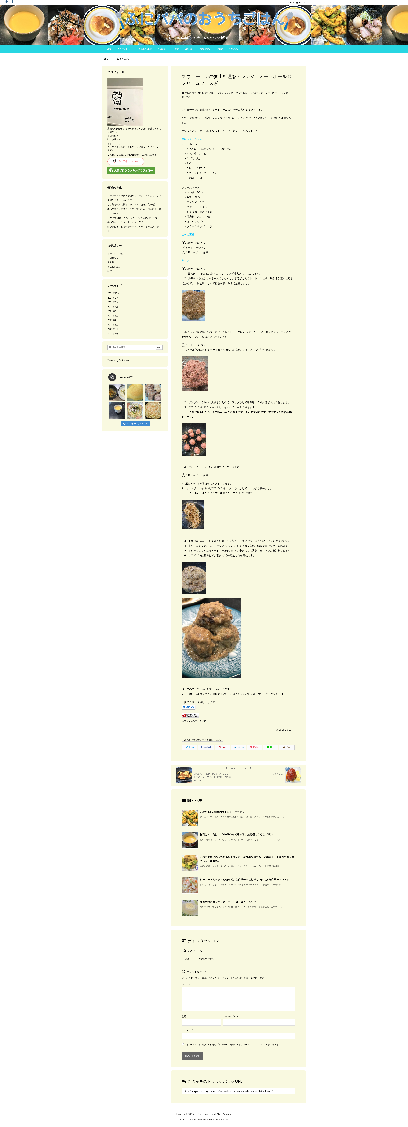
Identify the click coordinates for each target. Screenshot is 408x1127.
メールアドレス (231, 1016)
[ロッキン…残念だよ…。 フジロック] (135, 392)
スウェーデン (256, 92)
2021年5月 (112, 315)
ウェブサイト (188, 1030)
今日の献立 (125, 59)
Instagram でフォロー (137, 423)
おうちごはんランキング (194, 720)
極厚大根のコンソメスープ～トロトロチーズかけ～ (229, 901)
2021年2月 (112, 329)
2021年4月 (112, 320)
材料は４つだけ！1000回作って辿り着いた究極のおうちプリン (236, 834)
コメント (186, 984)
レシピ (284, 92)
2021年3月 (112, 324)
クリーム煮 (241, 92)
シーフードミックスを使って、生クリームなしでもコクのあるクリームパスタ (244, 879)
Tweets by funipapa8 (118, 360)
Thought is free (221, 1119)
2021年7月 (112, 306)
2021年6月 (112, 311)
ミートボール (272, 92)
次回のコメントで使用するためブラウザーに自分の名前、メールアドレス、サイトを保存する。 (233, 1044)
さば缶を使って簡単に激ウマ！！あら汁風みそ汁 (132, 204)
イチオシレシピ (115, 253)
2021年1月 (112, 333)
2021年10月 (113, 293)
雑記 (109, 271)
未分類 (110, 262)
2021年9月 (112, 297)
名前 (185, 1016)
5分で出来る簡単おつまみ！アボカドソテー (225, 811)
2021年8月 (112, 302)
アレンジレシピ (225, 92)
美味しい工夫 (114, 266)
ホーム (109, 59)
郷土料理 (186, 97)
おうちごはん (208, 92)
